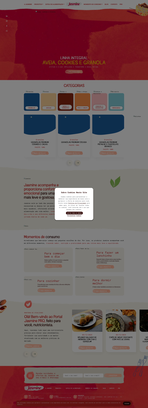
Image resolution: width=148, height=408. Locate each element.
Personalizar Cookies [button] (74, 215)
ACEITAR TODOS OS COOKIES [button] (74, 213)
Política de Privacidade (77, 203)
